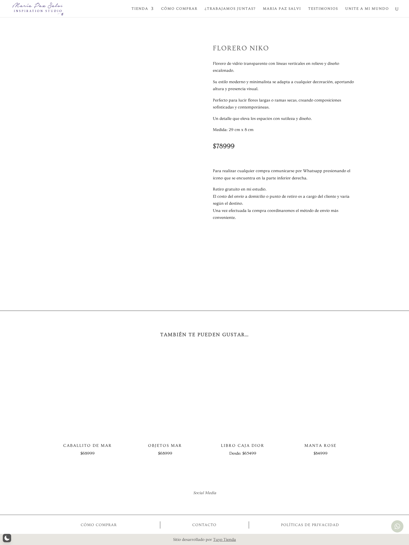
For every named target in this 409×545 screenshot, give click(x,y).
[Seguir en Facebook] (197, 503)
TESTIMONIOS (323, 9)
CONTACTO (204, 525)
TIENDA (140, 9)
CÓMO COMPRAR (179, 9)
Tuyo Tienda (224, 539)
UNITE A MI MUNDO (367, 9)
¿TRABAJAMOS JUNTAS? (230, 9)
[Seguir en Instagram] (212, 503)
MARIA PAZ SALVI (282, 9)
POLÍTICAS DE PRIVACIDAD (310, 525)
